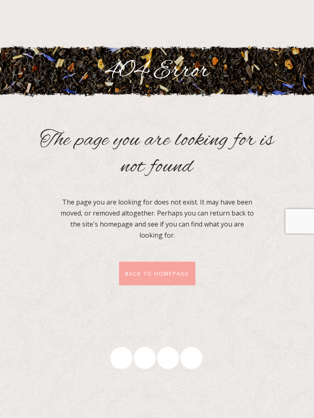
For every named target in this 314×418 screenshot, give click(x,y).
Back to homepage (157, 273)
